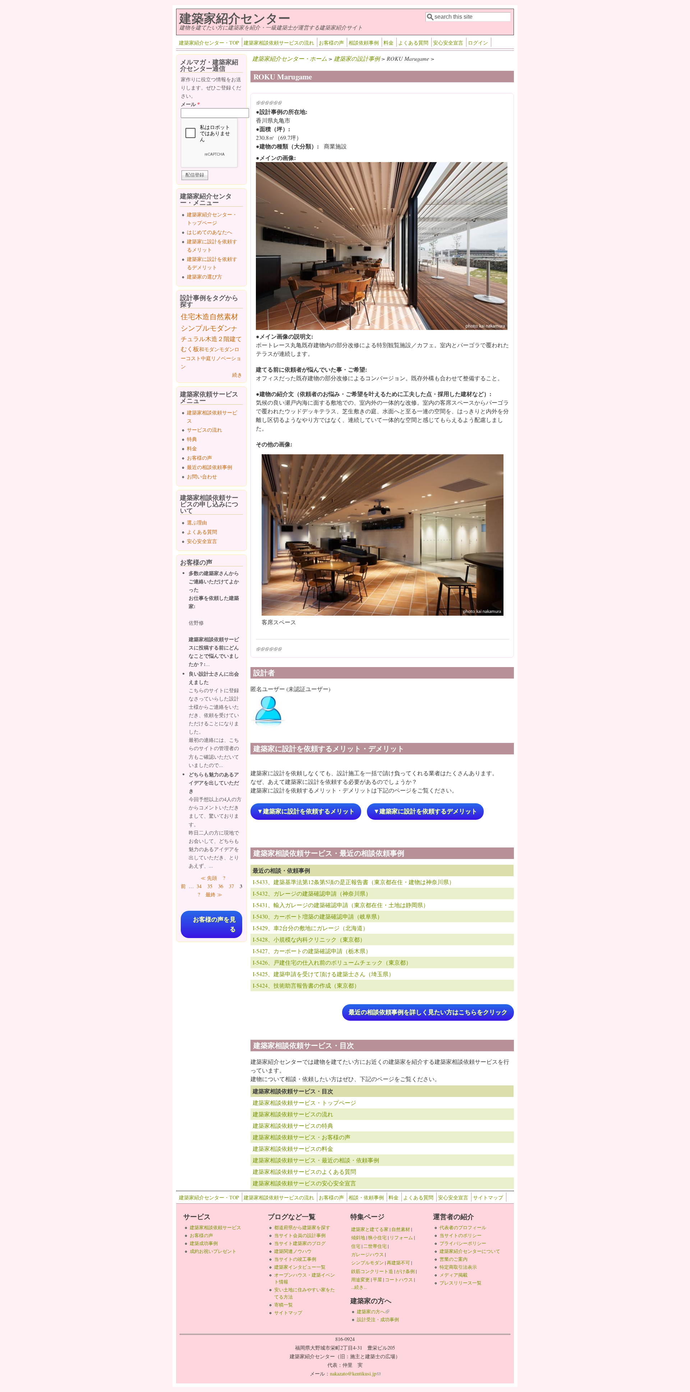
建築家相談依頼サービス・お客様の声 (301, 1137)
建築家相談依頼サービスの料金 (293, 1148)
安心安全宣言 (448, 42)
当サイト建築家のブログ (300, 1243)
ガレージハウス (367, 1254)
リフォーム (401, 1237)
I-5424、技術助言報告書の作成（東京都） (306, 985)
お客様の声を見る (214, 924)
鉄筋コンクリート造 (372, 1271)
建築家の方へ (373, 1311)
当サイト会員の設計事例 (300, 1235)
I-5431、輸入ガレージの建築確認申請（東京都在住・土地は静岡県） (341, 905)
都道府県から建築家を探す (302, 1227)
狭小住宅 (377, 1237)
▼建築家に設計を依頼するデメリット (425, 811)
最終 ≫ (214, 894)
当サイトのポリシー (461, 1235)
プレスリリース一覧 (461, 1283)
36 (220, 886)
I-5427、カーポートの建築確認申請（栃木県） (312, 951)
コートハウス (399, 1279)
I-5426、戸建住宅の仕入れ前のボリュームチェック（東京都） (332, 962)
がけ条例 (405, 1271)
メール (190, 104)
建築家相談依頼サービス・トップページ (304, 1102)
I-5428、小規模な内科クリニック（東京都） (309, 939)
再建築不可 (398, 1262)
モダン (226, 349)
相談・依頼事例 (366, 1197)
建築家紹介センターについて (470, 1251)
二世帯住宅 (375, 1246)
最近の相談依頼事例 (209, 467)
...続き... (359, 1287)
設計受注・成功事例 (378, 1319)
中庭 (206, 358)
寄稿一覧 (283, 1304)
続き (237, 374)
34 (199, 886)
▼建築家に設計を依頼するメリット (306, 811)
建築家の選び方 (204, 276)
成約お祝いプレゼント (213, 1251)
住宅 (188, 316)
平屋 (377, 1279)
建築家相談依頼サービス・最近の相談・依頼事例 (316, 1160)
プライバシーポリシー (463, 1243)
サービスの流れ (204, 429)
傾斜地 (358, 1237)
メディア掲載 (454, 1275)
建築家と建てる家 (369, 1229)
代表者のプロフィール (463, 1227)
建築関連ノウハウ (293, 1251)
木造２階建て (223, 339)
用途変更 (360, 1279)
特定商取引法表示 (458, 1267)
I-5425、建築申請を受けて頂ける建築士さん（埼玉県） (323, 974)
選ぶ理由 (197, 522)
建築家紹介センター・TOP (209, 42)
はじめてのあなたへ (209, 232)
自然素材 (224, 316)
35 (209, 886)
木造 (202, 316)
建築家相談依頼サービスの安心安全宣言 (304, 1183)
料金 (388, 42)
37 (231, 886)
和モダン (209, 349)
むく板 (190, 349)
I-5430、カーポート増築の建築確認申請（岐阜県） (318, 916)
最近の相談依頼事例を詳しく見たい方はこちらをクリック (428, 1012)
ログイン (478, 42)
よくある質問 (413, 42)
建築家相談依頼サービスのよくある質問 (304, 1171)
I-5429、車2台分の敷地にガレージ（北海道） (310, 928)
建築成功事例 (204, 1243)
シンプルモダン (206, 328)
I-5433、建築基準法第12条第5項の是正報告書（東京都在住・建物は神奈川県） (354, 882)
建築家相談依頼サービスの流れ (279, 42)
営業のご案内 (454, 1259)
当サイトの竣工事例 (295, 1259)
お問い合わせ (202, 476)
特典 (192, 439)
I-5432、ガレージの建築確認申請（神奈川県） (312, 893)
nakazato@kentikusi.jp (355, 1373)
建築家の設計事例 (357, 58)
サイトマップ (488, 1197)
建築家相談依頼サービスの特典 (293, 1125)
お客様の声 (331, 42)
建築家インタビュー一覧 (300, 1267)
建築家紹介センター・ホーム (289, 58)
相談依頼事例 (364, 42)
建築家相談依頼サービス (215, 1227)
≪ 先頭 (209, 877)
